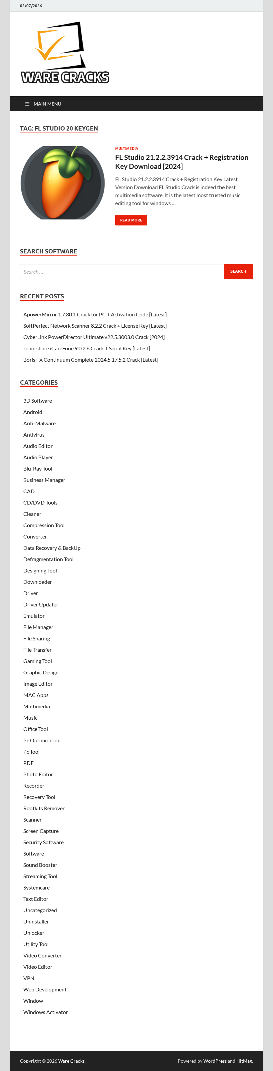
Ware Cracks (71, 1061)
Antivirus (34, 434)
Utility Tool (36, 944)
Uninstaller (36, 921)
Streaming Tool (40, 876)
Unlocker (33, 932)
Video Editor (37, 966)
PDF (28, 763)
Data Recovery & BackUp (52, 547)
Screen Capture (41, 831)
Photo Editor (38, 774)
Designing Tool (40, 570)
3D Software (37, 400)
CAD (29, 491)
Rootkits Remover (44, 808)
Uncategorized (40, 910)
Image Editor (38, 683)
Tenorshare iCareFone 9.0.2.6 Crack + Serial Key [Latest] (86, 348)
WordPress (215, 1061)
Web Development (45, 989)
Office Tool (35, 729)
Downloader (37, 581)
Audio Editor (38, 446)
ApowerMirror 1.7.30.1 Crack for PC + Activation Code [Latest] (95, 314)
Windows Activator (45, 1012)
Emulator (34, 615)
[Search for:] (136, 271)
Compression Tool (44, 525)
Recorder (33, 785)
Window (33, 1000)
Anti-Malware (39, 423)
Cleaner (32, 514)
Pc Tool (31, 751)
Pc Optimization (42, 740)
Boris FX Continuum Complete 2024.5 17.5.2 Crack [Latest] (90, 359)
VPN (28, 978)
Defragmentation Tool (48, 559)
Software (33, 853)
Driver (30, 593)
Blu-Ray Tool (37, 468)
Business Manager (44, 480)
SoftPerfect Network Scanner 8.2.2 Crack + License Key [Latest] (95, 325)
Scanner (32, 819)
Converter (35, 536)
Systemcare (36, 887)
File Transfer (37, 649)
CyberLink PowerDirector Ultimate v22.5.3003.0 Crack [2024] (94, 337)
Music (30, 717)
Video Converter (42, 955)
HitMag (244, 1061)
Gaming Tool (37, 661)
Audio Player (38, 457)
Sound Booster (40, 865)
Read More (128, 218)
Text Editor (35, 898)
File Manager (38, 627)
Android (32, 412)
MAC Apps (36, 695)
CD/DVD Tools (40, 502)
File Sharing (36, 638)
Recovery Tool (39, 797)
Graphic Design (41, 672)
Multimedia (126, 148)
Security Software (43, 842)
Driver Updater (40, 604)
